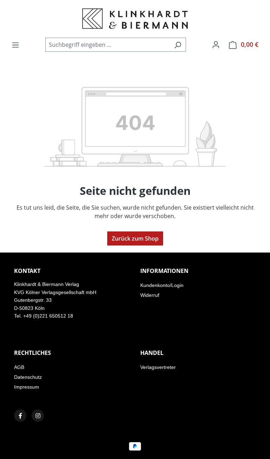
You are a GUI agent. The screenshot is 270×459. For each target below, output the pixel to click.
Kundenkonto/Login (162, 285)
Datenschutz (28, 377)
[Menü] (15, 45)
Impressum (26, 387)
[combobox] (107, 45)
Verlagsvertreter (158, 367)
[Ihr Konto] (215, 44)
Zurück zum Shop (135, 238)
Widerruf (149, 295)
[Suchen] (177, 45)
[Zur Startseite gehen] (135, 18)
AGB (19, 367)
